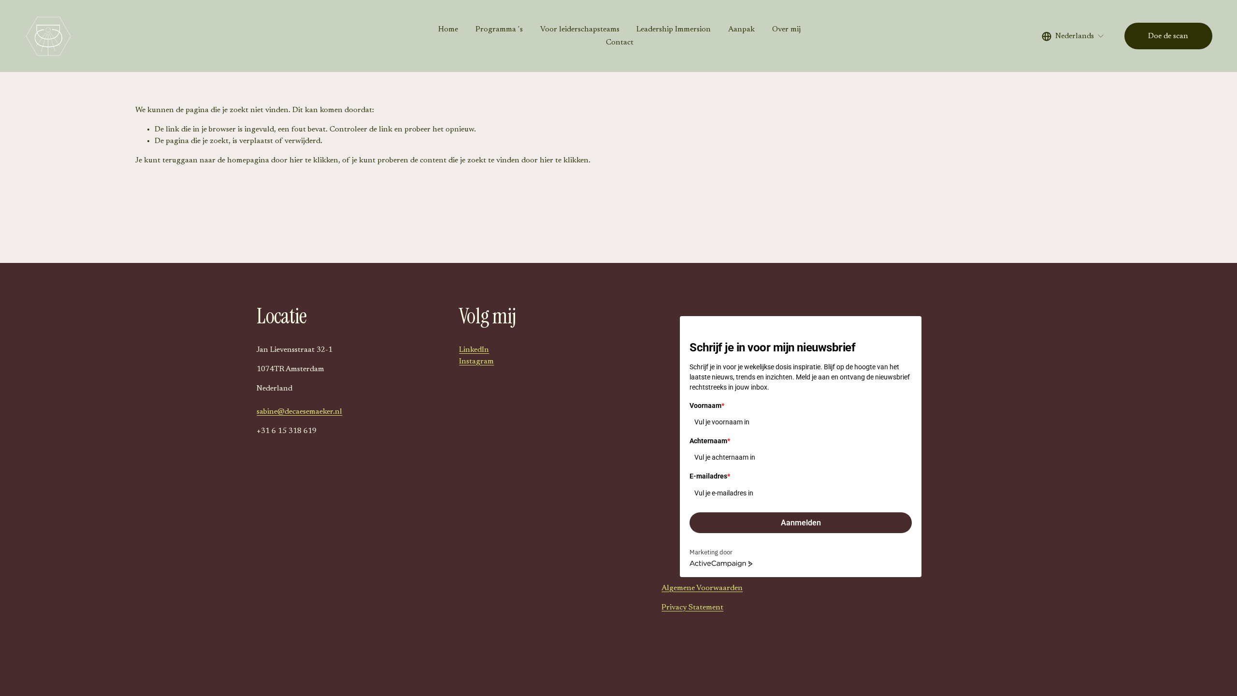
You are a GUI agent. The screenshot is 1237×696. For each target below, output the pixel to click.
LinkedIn (474, 350)
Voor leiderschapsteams (579, 29)
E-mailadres (710, 476)
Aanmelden (801, 522)
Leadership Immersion (673, 29)
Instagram (476, 361)
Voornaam (707, 405)
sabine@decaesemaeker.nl (299, 412)
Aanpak (741, 29)
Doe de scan (1168, 36)
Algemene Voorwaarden (702, 588)
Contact (619, 42)
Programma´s (499, 29)
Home (448, 29)
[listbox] (1073, 36)
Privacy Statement (692, 607)
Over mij (786, 29)
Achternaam (710, 441)
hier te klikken (313, 160)
